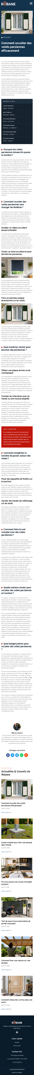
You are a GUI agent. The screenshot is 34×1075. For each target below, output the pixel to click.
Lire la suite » (6, 812)
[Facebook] (17, 1032)
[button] (31, 3)
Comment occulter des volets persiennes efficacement (13, 804)
